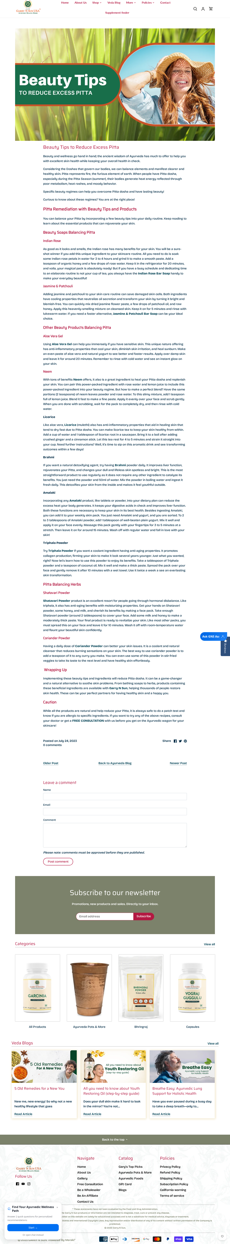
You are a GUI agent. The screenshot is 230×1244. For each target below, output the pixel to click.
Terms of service (172, 1196)
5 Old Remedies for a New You (39, 1088)
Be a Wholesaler (88, 1190)
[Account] (203, 9)
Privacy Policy (170, 1167)
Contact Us (85, 1202)
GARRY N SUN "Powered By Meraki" (51, 1240)
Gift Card (125, 1184)
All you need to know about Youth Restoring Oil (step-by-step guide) (111, 1091)
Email (46, 804)
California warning (173, 1190)
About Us (84, 1172)
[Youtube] (23, 1184)
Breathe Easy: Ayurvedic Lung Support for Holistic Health (177, 1091)
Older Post (50, 763)
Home (81, 1167)
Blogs (122, 1190)
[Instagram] (28, 1184)
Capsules (192, 1027)
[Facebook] (17, 1184)
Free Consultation (90, 1184)
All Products (37, 1027)
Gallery (82, 1178)
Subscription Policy (174, 1184)
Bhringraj (141, 1027)
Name (47, 790)
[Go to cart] (211, 9)
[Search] (195, 9)
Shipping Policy (171, 1178)
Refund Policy (170, 1172)
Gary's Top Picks (130, 1167)
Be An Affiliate (87, 1196)
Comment (49, 820)
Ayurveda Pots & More (89, 1027)
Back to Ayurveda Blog (115, 763)
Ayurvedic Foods (131, 1178)
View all (209, 944)
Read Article (23, 1114)
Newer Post (178, 763)
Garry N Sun (118, 688)
